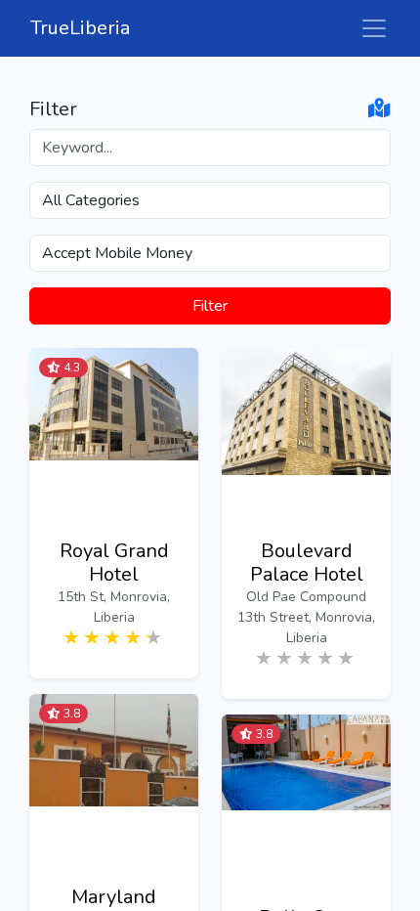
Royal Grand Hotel (114, 563)
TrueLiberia (80, 28)
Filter (210, 306)
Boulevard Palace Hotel (306, 563)
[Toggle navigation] (374, 28)
